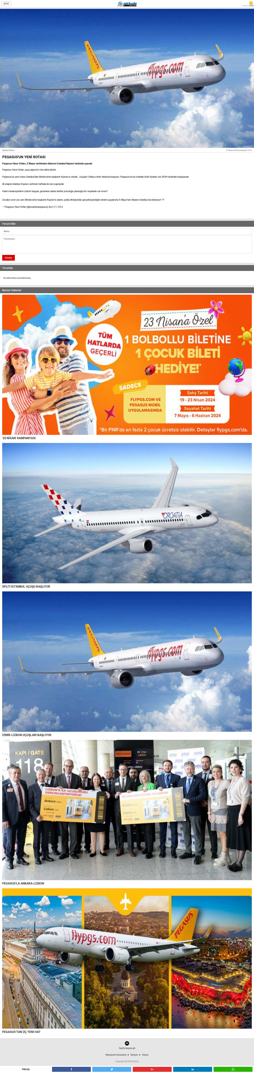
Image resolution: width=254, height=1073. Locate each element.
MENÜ (6, 4)
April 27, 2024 (56, 206)
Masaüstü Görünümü (116, 1054)
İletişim (134, 1054)
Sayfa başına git (127, 1048)
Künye (145, 1054)
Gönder (8, 257)
